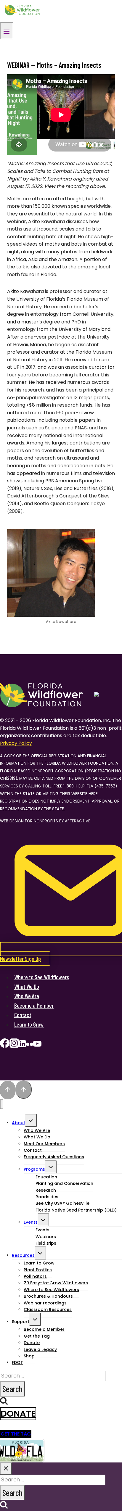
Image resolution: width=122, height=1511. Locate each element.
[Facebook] (4, 1045)
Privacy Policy (16, 743)
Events (31, 1222)
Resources (23, 1255)
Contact (22, 1014)
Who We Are (26, 995)
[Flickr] (29, 1045)
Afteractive (77, 821)
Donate (18, 1414)
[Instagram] (14, 1045)
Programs (34, 1169)
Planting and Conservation (64, 1183)
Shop (29, 1356)
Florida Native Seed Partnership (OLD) (76, 1210)
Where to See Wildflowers (41, 976)
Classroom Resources (48, 1309)
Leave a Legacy (40, 1349)
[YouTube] (37, 1045)
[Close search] (6, 1468)
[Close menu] (1, 1104)
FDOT (17, 1362)
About (18, 1123)
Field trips (46, 1243)
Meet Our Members (44, 1144)
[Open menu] (6, 30)
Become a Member (34, 1005)
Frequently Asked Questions (54, 1157)
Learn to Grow (29, 1024)
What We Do (26, 986)
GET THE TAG (16, 1434)
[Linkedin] (22, 1045)
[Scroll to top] (7, 1090)
